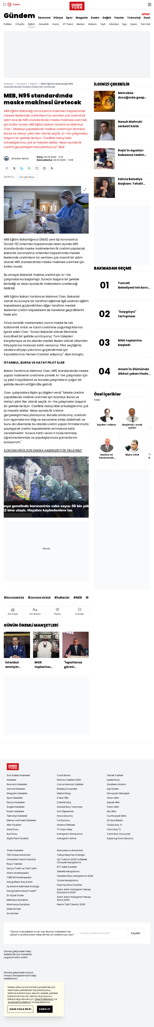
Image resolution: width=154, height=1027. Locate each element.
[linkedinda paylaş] (22, 168)
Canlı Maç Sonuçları (118, 833)
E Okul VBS (63, 797)
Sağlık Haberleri (15, 806)
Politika (8, 24)
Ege (124, 24)
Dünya (58, 18)
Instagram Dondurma (69, 833)
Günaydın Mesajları (118, 793)
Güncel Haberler (16, 788)
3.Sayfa (19, 24)
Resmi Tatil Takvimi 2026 (71, 904)
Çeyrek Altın (113, 802)
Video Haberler (15, 850)
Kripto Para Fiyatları (18, 838)
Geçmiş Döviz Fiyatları (69, 884)
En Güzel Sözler (15, 895)
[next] (86, 651)
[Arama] (4, 4)
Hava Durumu (65, 815)
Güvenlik (44, 24)
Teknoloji (133, 18)
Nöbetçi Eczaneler (67, 788)
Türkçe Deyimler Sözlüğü (71, 854)
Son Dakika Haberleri (18, 775)
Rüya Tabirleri (14, 863)
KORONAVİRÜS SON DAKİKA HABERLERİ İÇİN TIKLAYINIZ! (43, 450)
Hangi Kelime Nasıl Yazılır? (21, 890)
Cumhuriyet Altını (116, 815)
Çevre (133, 24)
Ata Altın (111, 811)
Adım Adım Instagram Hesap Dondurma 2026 (74, 891)
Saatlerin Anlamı (116, 784)
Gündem (19, 15)
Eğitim (31, 24)
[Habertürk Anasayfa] (77, 5)
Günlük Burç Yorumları (69, 806)
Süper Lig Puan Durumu (120, 838)
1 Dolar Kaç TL (114, 824)
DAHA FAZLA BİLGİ (20, 1009)
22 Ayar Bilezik (115, 820)
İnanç (55, 24)
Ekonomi (44, 18)
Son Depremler (65, 811)
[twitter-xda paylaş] (14, 168)
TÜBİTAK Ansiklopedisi (19, 877)
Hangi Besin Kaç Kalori (19, 881)
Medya (81, 24)
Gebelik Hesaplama (68, 871)
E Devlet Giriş (64, 802)
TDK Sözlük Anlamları (19, 854)
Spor (69, 18)
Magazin (82, 18)
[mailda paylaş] (37, 168)
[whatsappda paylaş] (29, 168)
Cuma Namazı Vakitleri (70, 784)
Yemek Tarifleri (115, 775)
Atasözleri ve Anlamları (70, 850)
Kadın (95, 18)
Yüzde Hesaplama (67, 880)
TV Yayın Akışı (64, 829)
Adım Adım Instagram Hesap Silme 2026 (74, 898)
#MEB (77, 597)
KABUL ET (45, 1009)
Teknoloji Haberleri (17, 815)
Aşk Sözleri (113, 788)
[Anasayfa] (13, 766)
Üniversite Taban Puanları (21, 859)
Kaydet (135, 933)
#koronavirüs (14, 597)
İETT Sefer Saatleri (67, 866)
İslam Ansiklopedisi (18, 872)
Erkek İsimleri (14, 908)
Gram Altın (113, 797)
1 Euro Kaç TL (114, 829)
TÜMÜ (97, 399)
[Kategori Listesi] (149, 4)
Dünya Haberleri (16, 802)
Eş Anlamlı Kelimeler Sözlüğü (23, 886)
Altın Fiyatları (14, 824)
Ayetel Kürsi (113, 779)
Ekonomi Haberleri (17, 784)
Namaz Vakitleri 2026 (69, 779)
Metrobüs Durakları (17, 899)
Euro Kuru (12, 833)
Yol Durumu (63, 820)
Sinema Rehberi (66, 824)
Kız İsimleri (12, 913)
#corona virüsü (39, 597)
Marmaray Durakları (18, 904)
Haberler (8, 83)
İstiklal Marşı (64, 793)
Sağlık (106, 18)
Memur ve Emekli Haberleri (21, 820)
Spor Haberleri (15, 797)
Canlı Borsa (63, 775)
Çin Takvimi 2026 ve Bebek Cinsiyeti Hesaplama (72, 861)
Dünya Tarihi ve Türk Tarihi (22, 868)
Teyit (103, 24)
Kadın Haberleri (15, 811)
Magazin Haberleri (17, 793)
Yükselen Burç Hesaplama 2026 (75, 875)
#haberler (62, 597)
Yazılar (119, 18)
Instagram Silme (66, 838)
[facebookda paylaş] (7, 168)
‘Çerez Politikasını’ (44, 999)
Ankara (92, 24)
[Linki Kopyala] (52, 168)
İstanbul (114, 24)
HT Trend (68, 24)
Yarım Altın (113, 806)
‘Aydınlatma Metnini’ (19, 1002)
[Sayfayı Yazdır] (44, 168)
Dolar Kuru (12, 829)
